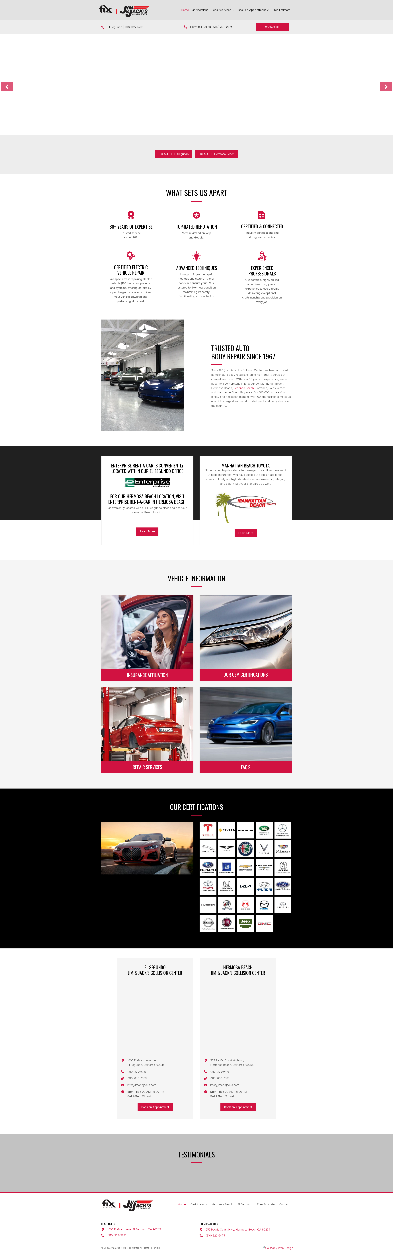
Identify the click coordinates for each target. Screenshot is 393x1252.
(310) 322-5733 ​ (134, 27)
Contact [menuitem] (284, 1204)
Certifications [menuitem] (199, 1204)
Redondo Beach (244, 388)
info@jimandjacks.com (141, 1085)
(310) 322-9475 (222, 26)
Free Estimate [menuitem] (266, 1204)
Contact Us (115, 105)
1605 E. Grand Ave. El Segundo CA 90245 (134, 1229)
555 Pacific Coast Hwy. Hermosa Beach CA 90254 (238, 1229)
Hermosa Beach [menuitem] (222, 1204)
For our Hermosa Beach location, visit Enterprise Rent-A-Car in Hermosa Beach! (147, 499)
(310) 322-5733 (116, 1235)
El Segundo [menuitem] (244, 1204)
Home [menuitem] (182, 1204)
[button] (233, 10)
